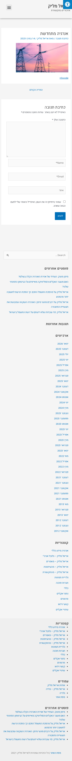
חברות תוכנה (62, 583)
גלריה (62, 693)
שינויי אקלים (62, 609)
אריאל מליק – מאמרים (57, 561)
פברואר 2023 (61, 445)
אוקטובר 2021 (61, 488)
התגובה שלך (59, 120)
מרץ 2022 (63, 466)
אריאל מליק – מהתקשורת (55, 572)
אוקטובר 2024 (61, 392)
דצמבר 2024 (62, 386)
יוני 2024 (63, 402)
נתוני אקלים (62, 593)
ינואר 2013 (62, 515)
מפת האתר (55, 753)
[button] (9, 7)
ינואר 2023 (62, 450)
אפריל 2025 (62, 365)
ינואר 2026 (62, 344)
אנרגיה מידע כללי (60, 550)
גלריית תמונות (61, 577)
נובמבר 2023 (61, 413)
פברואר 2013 (61, 509)
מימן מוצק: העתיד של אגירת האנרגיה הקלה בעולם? (43, 276)
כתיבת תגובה (62, 38)
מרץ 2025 (63, 370)
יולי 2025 (63, 354)
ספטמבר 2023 (61, 418)
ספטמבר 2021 (61, 493)
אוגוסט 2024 (62, 397)
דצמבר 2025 (62, 349)
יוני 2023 (63, 429)
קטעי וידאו (63, 604)
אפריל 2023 (62, 434)
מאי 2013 (63, 504)
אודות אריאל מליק (56, 685)
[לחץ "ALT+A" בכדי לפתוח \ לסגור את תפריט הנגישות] (67, 4)
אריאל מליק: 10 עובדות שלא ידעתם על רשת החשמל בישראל (38, 312)
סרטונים (64, 599)
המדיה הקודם (36, 90)
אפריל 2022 (62, 461)
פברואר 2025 (61, 376)
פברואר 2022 (61, 472)
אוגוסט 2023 (62, 424)
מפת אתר (60, 697)
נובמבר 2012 (61, 525)
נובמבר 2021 (61, 483)
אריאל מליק (59, 6)
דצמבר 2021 (62, 477)
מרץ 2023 (63, 440)
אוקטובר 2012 (61, 531)
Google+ (64, 78)
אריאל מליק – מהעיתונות (56, 567)
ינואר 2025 (62, 381)
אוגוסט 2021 (62, 499)
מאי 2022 (63, 456)
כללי (66, 588)
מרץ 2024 (63, 408)
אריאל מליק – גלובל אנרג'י (55, 556)
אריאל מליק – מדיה (55, 689)
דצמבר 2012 (62, 520)
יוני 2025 (63, 360)
